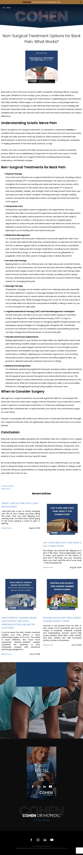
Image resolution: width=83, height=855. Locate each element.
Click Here (27, 2)
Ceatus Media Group (41, 848)
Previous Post (8, 486)
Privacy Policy (53, 848)
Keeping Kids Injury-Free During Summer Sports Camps (62, 619)
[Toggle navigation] (3, 7)
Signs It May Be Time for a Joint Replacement (20, 505)
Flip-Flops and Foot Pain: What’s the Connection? (62, 544)
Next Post (6, 488)
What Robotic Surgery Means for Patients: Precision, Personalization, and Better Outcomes (19, 622)
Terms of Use (63, 848)
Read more (7, 528)
